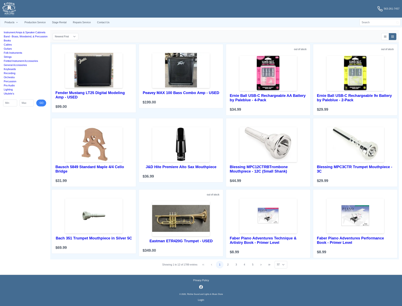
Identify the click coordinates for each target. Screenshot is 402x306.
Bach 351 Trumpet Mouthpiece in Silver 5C (94, 238)
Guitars (8, 48)
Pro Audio (9, 85)
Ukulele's (9, 93)
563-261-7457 (391, 8)
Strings (8, 57)
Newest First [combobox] (62, 36)
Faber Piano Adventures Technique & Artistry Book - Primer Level (263, 240)
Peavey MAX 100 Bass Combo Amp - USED (181, 93)
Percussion (10, 81)
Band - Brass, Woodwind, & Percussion (26, 36)
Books (7, 40)
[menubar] (57, 22)
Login (201, 300)
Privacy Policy (201, 280)
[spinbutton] (10, 103)
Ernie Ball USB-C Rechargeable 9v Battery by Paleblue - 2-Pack (354, 97)
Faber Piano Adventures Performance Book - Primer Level (350, 240)
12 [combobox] (278, 264)
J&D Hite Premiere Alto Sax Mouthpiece (181, 167)
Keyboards (10, 69)
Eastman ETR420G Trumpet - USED (181, 241)
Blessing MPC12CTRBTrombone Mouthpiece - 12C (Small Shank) (259, 169)
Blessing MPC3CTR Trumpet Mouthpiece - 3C (354, 169)
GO (41, 103)
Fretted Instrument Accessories (21, 61)
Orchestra (9, 77)
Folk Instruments (13, 52)
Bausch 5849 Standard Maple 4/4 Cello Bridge (89, 169)
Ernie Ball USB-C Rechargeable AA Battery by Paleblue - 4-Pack (268, 97)
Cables (8, 44)
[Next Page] (261, 264)
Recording (9, 73)
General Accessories (15, 65)
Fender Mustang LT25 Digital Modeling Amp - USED (90, 95)
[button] (74, 36)
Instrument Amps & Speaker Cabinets (24, 32)
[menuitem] (11, 22)
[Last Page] (269, 264)
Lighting (8, 89)
